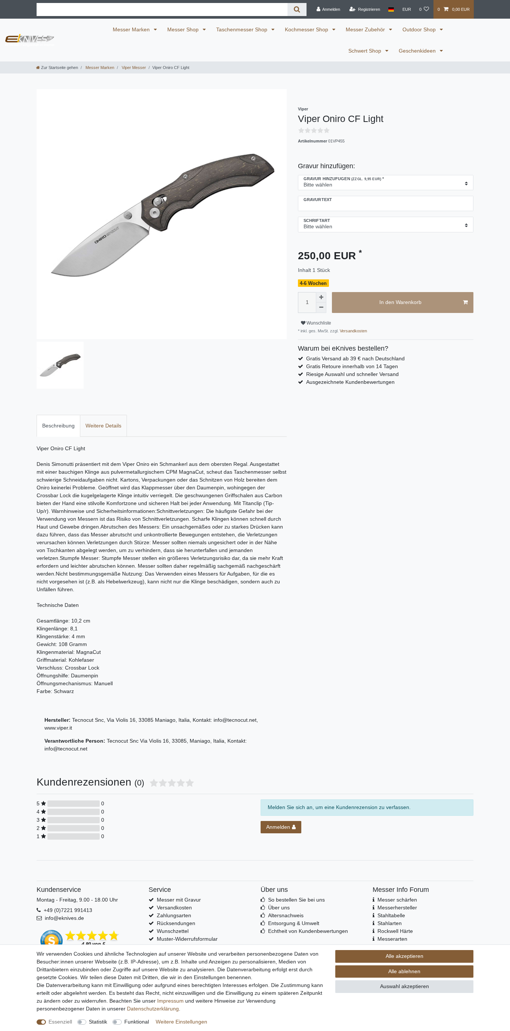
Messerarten (392, 939)
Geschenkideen (418, 51)
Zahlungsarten (174, 915)
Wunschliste (318, 323)
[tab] (58, 426)
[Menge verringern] (321, 308)
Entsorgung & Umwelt (293, 923)
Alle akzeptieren (404, 956)
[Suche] (297, 9)
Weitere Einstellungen (181, 1022)
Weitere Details (103, 426)
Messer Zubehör (366, 29)
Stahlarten (389, 923)
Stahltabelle (391, 915)
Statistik (98, 1022)
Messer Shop (183, 29)
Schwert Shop (365, 51)
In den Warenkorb (400, 302)
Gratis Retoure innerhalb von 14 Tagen (352, 366)
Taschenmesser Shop (242, 29)
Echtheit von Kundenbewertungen (308, 931)
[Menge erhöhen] (321, 297)
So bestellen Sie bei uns (296, 900)
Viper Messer (133, 67)
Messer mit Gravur (179, 900)
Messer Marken (132, 29)
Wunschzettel (173, 931)
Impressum (170, 1001)
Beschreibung (58, 426)
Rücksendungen (176, 923)
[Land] (391, 9)
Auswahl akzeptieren (404, 986)
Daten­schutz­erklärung (153, 1009)
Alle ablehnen (404, 971)
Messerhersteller (397, 908)
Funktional (136, 1022)
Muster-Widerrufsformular (187, 939)
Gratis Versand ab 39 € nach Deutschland (355, 358)
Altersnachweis (286, 915)
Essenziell (60, 1022)
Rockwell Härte (395, 931)
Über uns (279, 908)
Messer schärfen (397, 900)
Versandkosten (353, 331)
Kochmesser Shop (307, 29)
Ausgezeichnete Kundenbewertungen (350, 382)
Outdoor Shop (419, 29)
